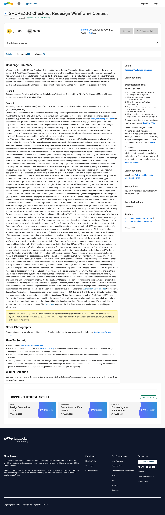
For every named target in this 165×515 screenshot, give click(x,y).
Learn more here (47, 348)
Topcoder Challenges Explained (138, 70)
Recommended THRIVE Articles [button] (38, 18)
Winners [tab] (39, 54)
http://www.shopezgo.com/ (103, 118)
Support (141, 472)
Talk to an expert (147, 461)
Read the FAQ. (148, 123)
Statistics (115, 490)
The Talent (89, 466)
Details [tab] (9, 54)
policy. (152, 142)
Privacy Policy (143, 481)
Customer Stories (91, 471)
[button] (19, 3)
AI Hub (114, 475)
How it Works (90, 461)
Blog (113, 480)
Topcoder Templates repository (138, 221)
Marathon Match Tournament (123, 471)
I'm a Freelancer (118, 461)
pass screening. (132, 162)
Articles (114, 485)
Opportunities (31, 3)
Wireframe (21, 18)
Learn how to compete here (32, 345)
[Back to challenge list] (6, 13)
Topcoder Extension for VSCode (138, 218)
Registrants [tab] (23, 54)
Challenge (12, 18)
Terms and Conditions (146, 476)
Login (156, 3)
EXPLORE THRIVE (148, 397)
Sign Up (144, 3)
